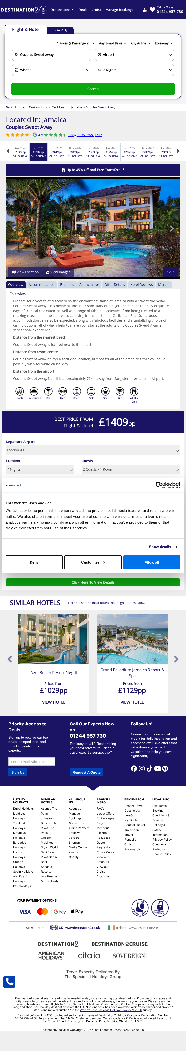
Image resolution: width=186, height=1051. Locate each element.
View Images (59, 272)
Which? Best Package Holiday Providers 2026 (111, 1010)
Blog (100, 823)
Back (9, 107)
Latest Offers (105, 813)
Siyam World (49, 847)
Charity (74, 857)
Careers (74, 837)
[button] (14, 228)
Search (93, 88)
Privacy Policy (162, 839)
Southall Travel (134, 825)
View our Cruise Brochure (103, 871)
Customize (90, 562)
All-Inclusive (89, 284)
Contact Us (76, 823)
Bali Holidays (22, 886)
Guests (87, 460)
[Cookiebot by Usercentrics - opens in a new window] (159, 485)
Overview (15, 284)
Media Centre (78, 847)
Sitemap (74, 842)
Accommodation (42, 284)
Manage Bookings (119, 10)
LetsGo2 (130, 815)
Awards (74, 852)
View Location (27, 272)
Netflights (131, 820)
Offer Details (114, 284)
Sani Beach (48, 852)
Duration (13, 460)
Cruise (97, 10)
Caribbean (59, 107)
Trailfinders (132, 830)
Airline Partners (79, 828)
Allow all (152, 562)
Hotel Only (60, 30)
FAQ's (100, 808)
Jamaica (76, 107)
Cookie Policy (161, 854)
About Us (75, 808)
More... (164, 284)
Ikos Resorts (49, 876)
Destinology (132, 810)
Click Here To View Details (93, 582)
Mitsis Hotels (49, 881)
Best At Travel (133, 805)
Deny (34, 562)
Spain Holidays (23, 871)
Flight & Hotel (26, 29)
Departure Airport (20, 441)
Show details (160, 547)
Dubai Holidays (23, 808)
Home (19, 107)
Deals (83, 10)
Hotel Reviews (141, 284)
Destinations (60, 10)
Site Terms (159, 805)
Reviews (74, 833)
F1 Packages (105, 818)
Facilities (67, 284)
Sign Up (17, 772)
